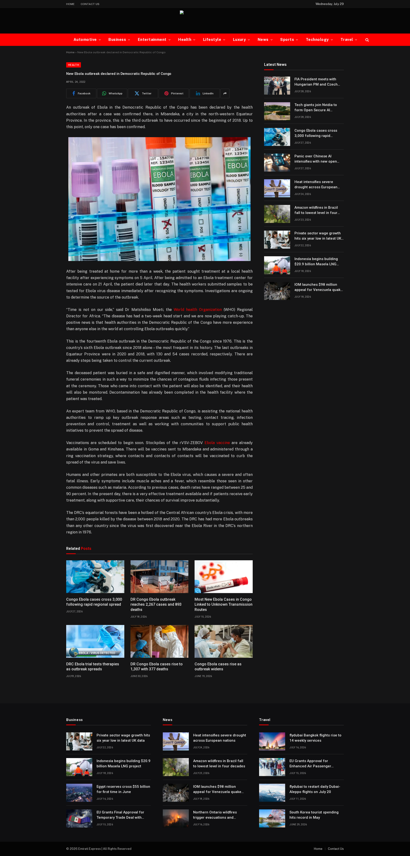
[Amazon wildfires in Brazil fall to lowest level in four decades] (277, 214)
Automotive (85, 39)
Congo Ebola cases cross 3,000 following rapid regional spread (94, 602)
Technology (317, 39)
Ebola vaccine (217, 442)
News (263, 39)
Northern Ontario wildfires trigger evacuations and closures (215, 815)
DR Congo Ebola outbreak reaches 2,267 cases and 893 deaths (156, 604)
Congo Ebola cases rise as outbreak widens (218, 667)
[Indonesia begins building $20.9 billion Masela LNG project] (277, 265)
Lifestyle (212, 39)
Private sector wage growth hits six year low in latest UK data (317, 236)
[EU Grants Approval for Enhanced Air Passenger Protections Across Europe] (272, 767)
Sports (287, 39)
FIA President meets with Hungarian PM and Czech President (316, 82)
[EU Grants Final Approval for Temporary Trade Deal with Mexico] (79, 818)
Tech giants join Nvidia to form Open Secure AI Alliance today (315, 108)
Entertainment (152, 39)
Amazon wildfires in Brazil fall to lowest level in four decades (316, 211)
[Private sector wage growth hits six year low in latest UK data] (277, 240)
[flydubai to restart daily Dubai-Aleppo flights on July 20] (272, 793)
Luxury (239, 39)
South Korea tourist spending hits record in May (314, 814)
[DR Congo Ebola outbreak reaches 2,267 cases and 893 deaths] (159, 576)
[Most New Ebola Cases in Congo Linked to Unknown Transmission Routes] (224, 576)
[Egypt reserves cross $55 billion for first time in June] (79, 793)
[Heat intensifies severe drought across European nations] (277, 188)
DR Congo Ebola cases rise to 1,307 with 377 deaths (156, 667)
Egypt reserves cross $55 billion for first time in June (123, 789)
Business (117, 39)
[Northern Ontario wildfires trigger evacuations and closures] (176, 818)
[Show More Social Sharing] (224, 93)
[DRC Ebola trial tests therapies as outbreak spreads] (95, 641)
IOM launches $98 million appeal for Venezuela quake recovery (318, 288)
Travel (346, 39)
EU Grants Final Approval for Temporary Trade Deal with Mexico (120, 815)
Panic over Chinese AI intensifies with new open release (315, 159)
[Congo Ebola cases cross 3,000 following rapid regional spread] (95, 576)
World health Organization (198, 309)
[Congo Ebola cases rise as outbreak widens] (224, 641)
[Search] (366, 39)
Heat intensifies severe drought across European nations (315, 185)
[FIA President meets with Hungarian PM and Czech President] (277, 86)
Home (70, 4)
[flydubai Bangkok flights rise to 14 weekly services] (272, 741)
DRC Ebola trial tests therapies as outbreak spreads (92, 667)
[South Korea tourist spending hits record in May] (272, 818)
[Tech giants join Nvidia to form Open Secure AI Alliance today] (277, 111)
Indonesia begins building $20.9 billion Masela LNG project (316, 262)
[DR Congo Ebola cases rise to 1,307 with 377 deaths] (159, 641)
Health (184, 39)
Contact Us (90, 4)
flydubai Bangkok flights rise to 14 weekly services (315, 737)
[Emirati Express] (205, 21)
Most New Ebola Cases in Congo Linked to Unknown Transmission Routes (223, 604)
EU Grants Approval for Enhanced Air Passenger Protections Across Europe (312, 764)
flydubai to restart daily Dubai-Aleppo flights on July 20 (314, 789)
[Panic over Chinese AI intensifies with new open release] (277, 163)
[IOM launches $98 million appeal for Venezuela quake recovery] (277, 291)
